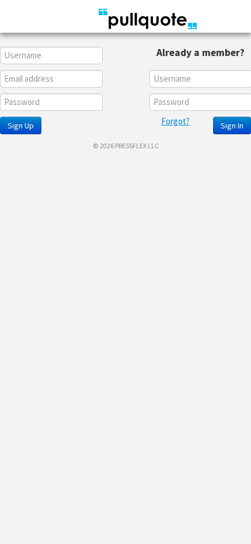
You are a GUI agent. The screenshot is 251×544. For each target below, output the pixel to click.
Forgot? (175, 121)
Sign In (232, 125)
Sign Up (21, 125)
